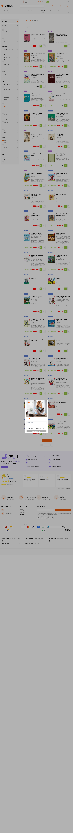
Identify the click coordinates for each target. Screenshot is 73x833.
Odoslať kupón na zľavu (36, 431)
